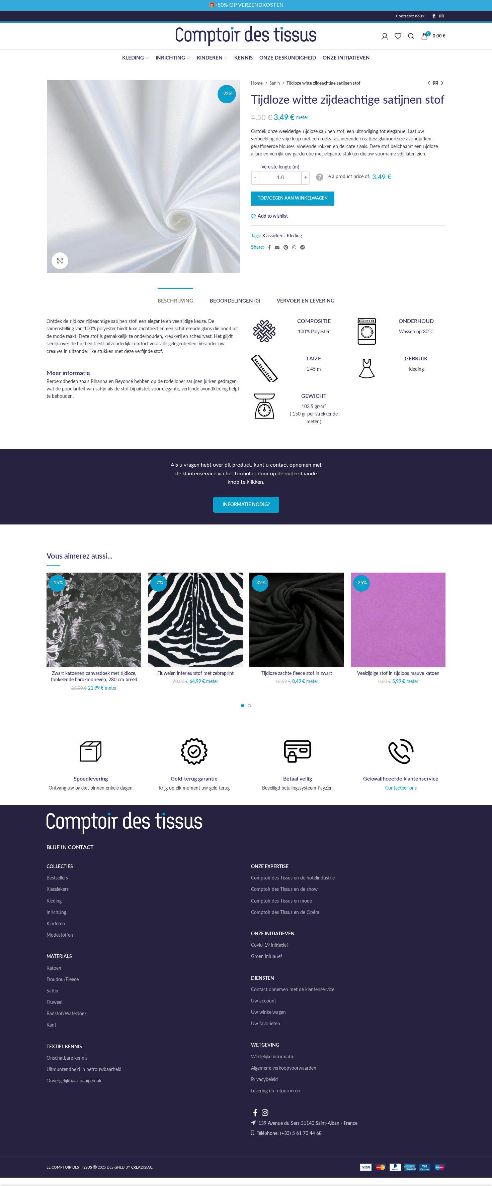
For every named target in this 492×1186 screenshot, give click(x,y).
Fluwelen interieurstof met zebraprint (195, 673)
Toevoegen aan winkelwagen (293, 198)
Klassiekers (273, 236)
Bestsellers (57, 878)
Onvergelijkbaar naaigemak (74, 1081)
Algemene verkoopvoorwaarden (283, 1068)
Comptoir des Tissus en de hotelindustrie (293, 878)
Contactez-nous (410, 16)
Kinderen (56, 924)
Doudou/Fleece (63, 979)
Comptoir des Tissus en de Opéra (285, 912)
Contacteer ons (401, 788)
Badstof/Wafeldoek (67, 1014)
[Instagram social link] (441, 16)
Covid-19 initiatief (269, 945)
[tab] (175, 298)
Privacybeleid (264, 1079)
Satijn (275, 83)
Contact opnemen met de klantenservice (292, 989)
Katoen (54, 968)
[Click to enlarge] (60, 260)
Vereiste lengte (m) (280, 167)
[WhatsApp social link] (294, 247)
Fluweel (54, 1002)
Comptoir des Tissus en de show (284, 889)
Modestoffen (60, 935)
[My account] (384, 36)
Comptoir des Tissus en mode (281, 901)
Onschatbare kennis (67, 1058)
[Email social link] (277, 247)
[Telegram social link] (302, 247)
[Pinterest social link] (285, 247)
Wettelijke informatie (272, 1057)
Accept (469, 1175)
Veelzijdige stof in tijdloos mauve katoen (398, 673)
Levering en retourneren (275, 1091)
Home (257, 83)
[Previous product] (428, 83)
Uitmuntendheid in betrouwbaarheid (84, 1069)
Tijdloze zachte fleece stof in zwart (296, 673)
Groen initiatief (266, 956)
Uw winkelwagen (268, 1012)
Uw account (263, 1001)
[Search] (411, 36)
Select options (136, 598)
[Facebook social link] (433, 16)
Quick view (136, 613)
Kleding (294, 236)
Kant (51, 1025)
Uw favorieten (265, 1024)
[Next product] (442, 83)
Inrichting (56, 912)
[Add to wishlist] (136, 583)
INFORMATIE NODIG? (246, 504)
